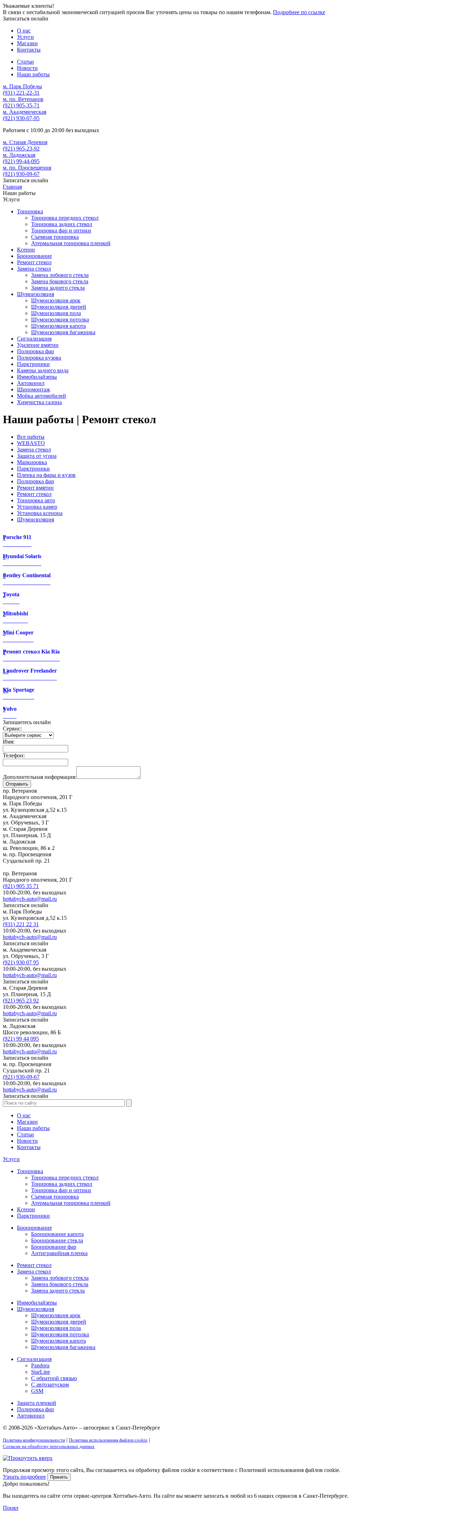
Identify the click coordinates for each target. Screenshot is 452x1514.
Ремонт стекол (34, 262)
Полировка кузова (39, 358)
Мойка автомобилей (41, 396)
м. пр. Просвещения (27, 168)
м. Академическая (24, 112)
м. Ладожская (19, 155)
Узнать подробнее (24, 1477)
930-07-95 (21, 118)
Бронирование (34, 256)
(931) (21, 924)
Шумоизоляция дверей (58, 307)
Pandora (40, 1365)
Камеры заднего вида (43, 370)
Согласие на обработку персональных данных (49, 1446)
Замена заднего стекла (58, 288)
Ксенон (26, 250)
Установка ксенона (40, 513)
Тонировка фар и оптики (61, 230)
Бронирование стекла (57, 1240)
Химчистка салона (39, 402)
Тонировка (30, 211)
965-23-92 (21, 149)
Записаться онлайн (25, 19)
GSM (37, 1391)
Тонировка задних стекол (61, 224)
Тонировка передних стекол (65, 218)
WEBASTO (31, 443)
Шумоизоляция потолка (60, 320)
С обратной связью (54, 1378)
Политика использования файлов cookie (108, 1440)
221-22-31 (21, 93)
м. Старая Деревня (25, 142)
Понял (10, 1508)
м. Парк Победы (22, 86)
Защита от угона (36, 456)
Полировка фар (35, 351)
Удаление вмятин (38, 345)
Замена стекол (34, 269)
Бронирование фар (53, 1247)
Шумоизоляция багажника (63, 332)
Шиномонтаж (33, 389)
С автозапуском (50, 1385)
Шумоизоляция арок (56, 300)
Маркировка (32, 462)
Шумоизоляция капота (58, 326)
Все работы (30, 437)
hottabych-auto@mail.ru (30, 899)
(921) (21, 886)
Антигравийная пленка (59, 1253)
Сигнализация (34, 339)
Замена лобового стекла (60, 275)
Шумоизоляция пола (56, 313)
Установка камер (37, 507)
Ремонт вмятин (35, 488)
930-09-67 (21, 174)
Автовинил (30, 383)
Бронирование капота (57, 1234)
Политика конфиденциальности (34, 1440)
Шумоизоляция (35, 294)
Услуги (11, 1159)
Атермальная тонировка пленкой (71, 243)
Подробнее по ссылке (299, 12)
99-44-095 (21, 161)
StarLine (40, 1372)
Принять (59, 1477)
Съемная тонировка (55, 237)
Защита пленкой (36, 1403)
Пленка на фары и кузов (46, 475)
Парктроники (33, 364)
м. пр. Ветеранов (23, 99)
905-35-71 (21, 105)
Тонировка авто (36, 500)
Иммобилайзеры (37, 377)
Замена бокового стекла (59, 281)
